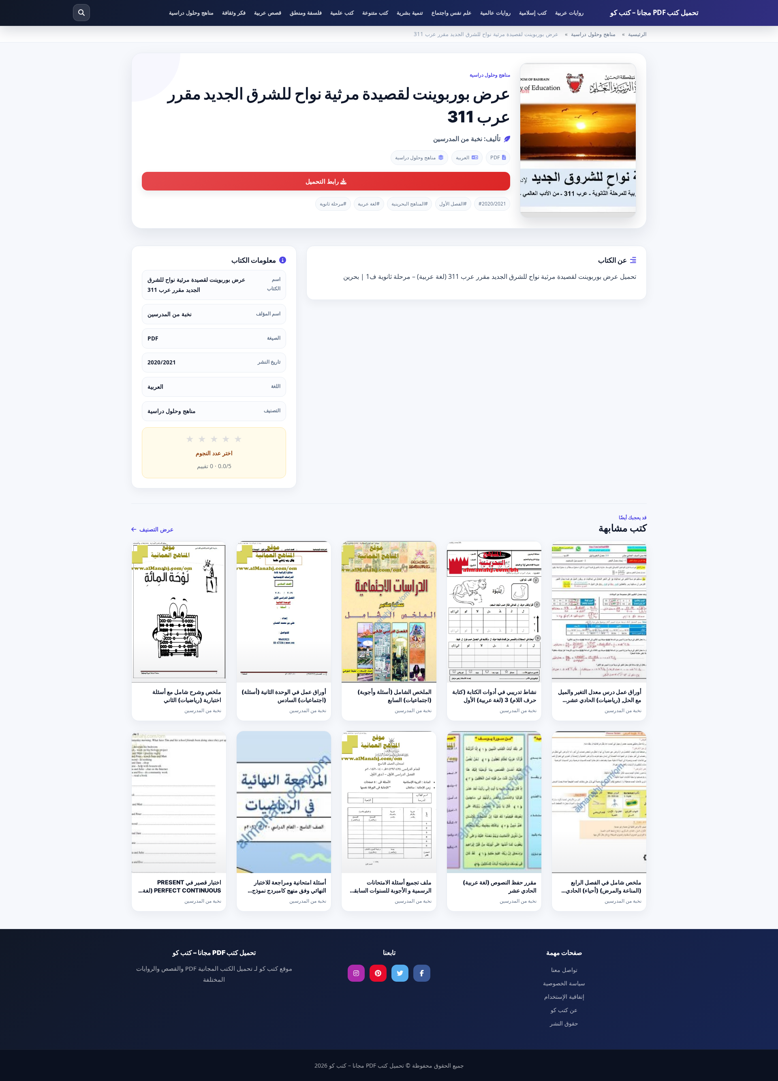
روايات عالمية (495, 12)
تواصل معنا (564, 970)
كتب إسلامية (533, 12)
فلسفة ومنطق (306, 12)
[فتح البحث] (81, 12)
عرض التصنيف (155, 529)
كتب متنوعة (375, 12)
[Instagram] (356, 973)
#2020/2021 (492, 203)
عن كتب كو (564, 1010)
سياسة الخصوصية (564, 983)
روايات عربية (569, 12)
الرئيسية (637, 34)
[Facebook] (421, 973)
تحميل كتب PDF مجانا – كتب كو (654, 12)
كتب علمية (342, 12)
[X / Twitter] (399, 973)
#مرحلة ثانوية (333, 203)
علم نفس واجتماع (452, 12)
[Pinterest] (378, 973)
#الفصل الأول (453, 203)
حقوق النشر (564, 1023)
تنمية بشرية (410, 12)
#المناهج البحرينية (409, 203)
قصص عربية (267, 12)
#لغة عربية (369, 203)
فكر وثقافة (234, 12)
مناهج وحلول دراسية (191, 12)
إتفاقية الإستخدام (564, 996)
